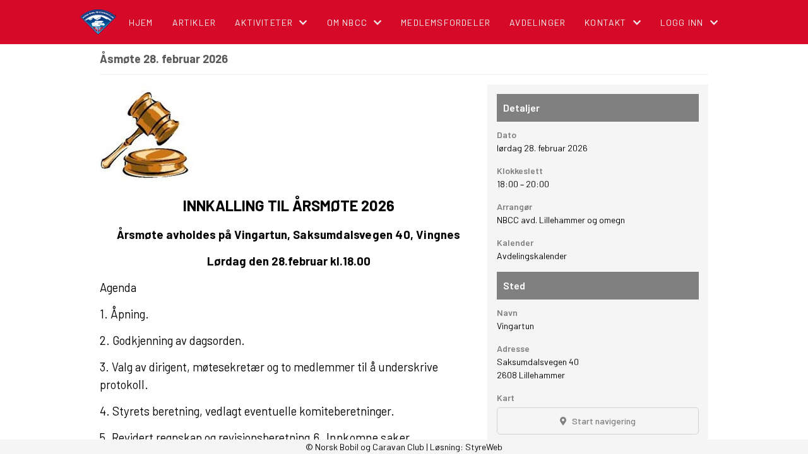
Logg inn (682, 22)
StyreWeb (483, 446)
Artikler (194, 22)
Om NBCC (347, 22)
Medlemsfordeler (445, 22)
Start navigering (603, 421)
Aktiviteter (264, 22)
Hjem (141, 22)
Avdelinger (537, 22)
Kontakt (605, 22)
